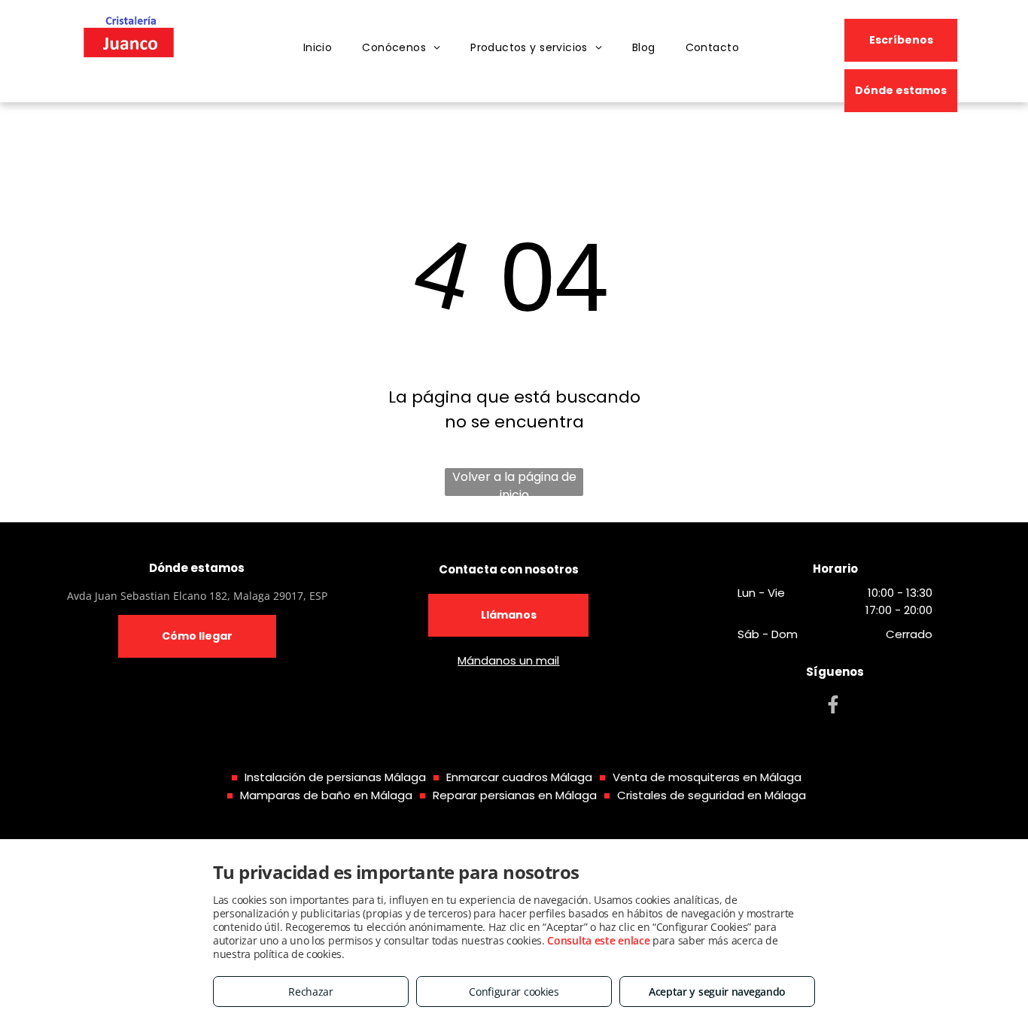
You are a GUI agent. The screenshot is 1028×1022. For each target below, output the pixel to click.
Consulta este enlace (598, 940)
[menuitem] (318, 47)
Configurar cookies (514, 991)
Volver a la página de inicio (514, 482)
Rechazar (310, 991)
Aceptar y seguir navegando (717, 991)
